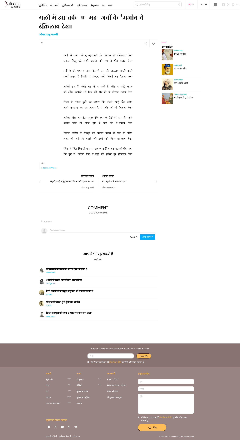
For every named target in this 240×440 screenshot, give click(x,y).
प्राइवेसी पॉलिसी (51, 436)
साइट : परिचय (112, 379)
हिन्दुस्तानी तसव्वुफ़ (114, 397)
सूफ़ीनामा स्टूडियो (83, 397)
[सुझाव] (42, 43)
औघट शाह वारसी (48, 34)
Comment (147, 237)
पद (47, 391)
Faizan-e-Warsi (48, 167)
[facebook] (49, 426)
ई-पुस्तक (95, 5)
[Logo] (12, 4)
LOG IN (204, 4)
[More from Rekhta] (215, 4)
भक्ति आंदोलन (112, 391)
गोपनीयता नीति (115, 362)
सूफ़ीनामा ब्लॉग (82, 391)
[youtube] (62, 426)
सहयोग (79, 403)
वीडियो (79, 385)
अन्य (110, 5)
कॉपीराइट (76, 436)
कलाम (48, 397)
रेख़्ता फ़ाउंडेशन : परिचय (116, 385)
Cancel (134, 237)
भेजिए (155, 427)
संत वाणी (54, 5)
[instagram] (69, 426)
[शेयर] (145, 43)
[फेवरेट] (153, 43)
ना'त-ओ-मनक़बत (53, 403)
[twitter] (55, 426)
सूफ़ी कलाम (82, 5)
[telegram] (75, 426)
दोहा (47, 385)
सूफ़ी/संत (43, 5)
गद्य (103, 5)
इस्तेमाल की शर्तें (65, 436)
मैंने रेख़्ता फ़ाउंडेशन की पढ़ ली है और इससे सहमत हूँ (117, 362)
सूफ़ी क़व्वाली (68, 5)
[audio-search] (179, 4)
